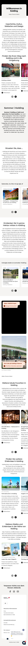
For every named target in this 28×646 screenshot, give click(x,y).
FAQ (5, 611)
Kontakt (5, 622)
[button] (11, 85)
